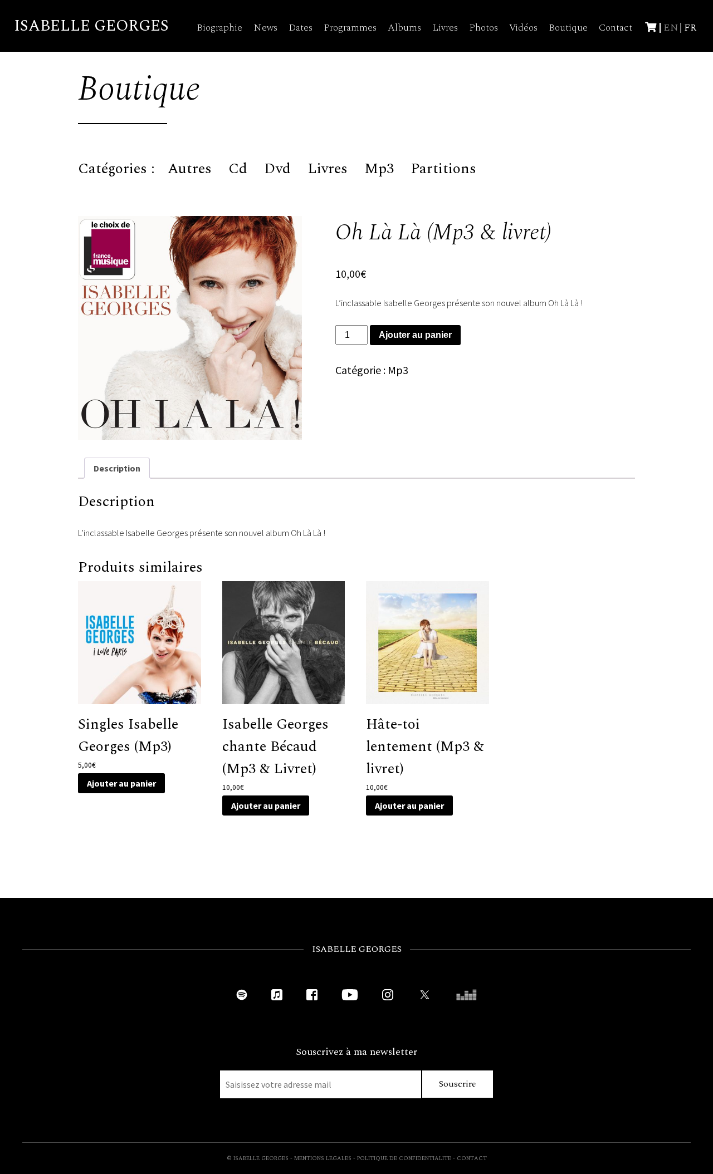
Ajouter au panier (415, 335)
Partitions (443, 169)
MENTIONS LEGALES (322, 1158)
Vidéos (523, 27)
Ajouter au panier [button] (121, 783)
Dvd (277, 169)
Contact (615, 27)
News (265, 27)
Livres (445, 27)
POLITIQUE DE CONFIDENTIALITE (404, 1158)
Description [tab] (117, 468)
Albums (404, 27)
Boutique (568, 27)
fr (690, 27)
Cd (237, 169)
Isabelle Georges (91, 26)
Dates (300, 27)
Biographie (219, 27)
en (670, 27)
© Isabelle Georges (258, 1158)
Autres (190, 169)
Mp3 (379, 169)
